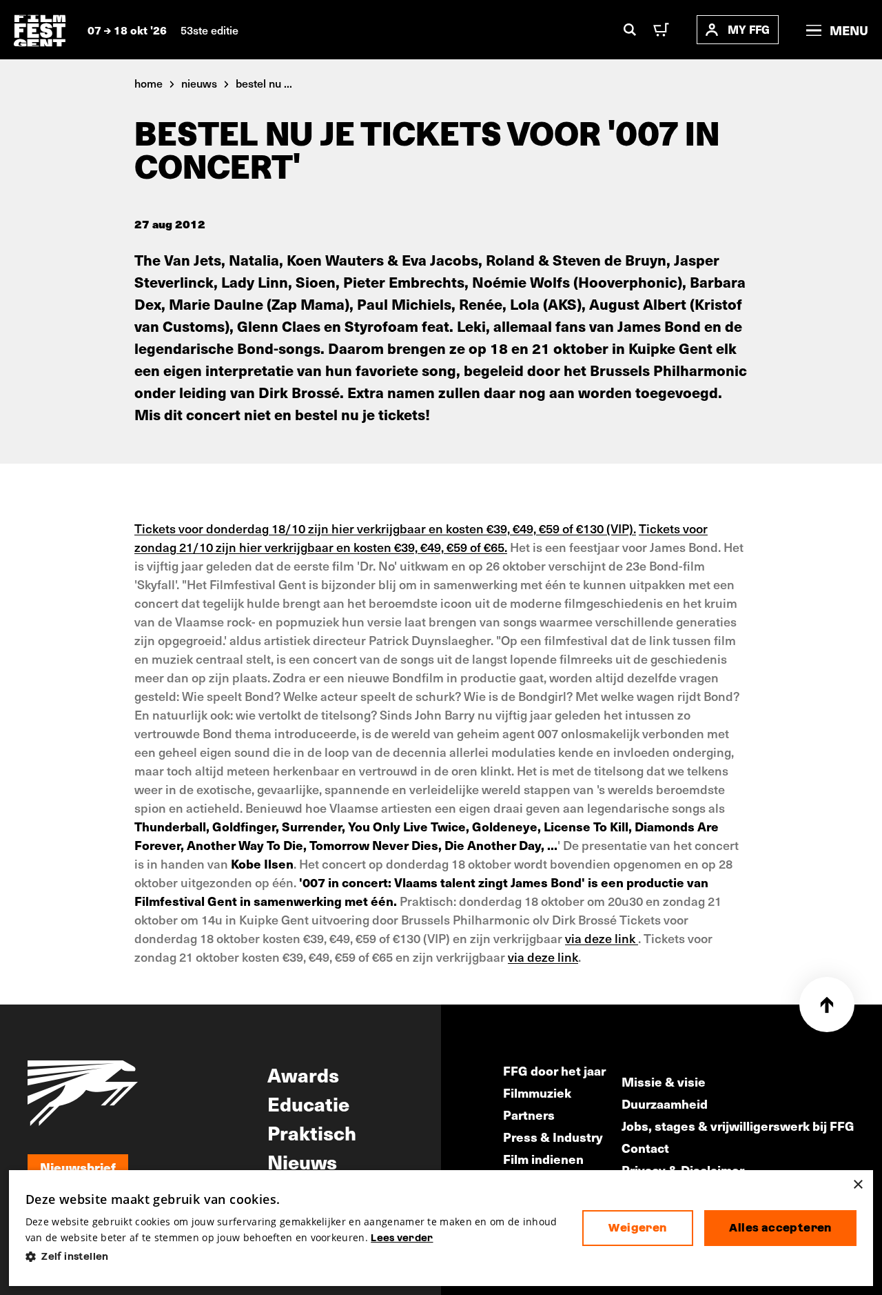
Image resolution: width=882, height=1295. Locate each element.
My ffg (749, 29)
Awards (303, 1074)
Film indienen (543, 1158)
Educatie (308, 1103)
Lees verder (402, 1237)
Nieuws (302, 1161)
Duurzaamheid (665, 1103)
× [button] (857, 1185)
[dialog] (441, 1228)
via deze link (601, 938)
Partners (529, 1114)
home (148, 82)
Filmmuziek (537, 1092)
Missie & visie (664, 1081)
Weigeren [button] (637, 1227)
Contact (645, 1147)
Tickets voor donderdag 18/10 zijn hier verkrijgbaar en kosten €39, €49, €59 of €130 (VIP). (385, 528)
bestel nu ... (264, 82)
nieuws (199, 82)
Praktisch (311, 1132)
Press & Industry (553, 1136)
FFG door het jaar (554, 1070)
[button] (292, 1256)
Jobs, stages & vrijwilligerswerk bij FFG (738, 1125)
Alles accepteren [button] (780, 1227)
